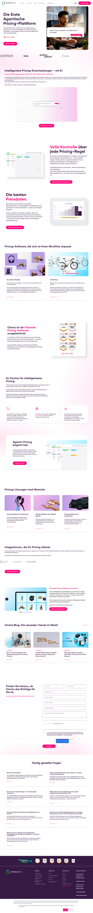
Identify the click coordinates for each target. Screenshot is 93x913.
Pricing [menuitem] (63, 881)
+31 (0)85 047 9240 (80, 881)
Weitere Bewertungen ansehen (58, 609)
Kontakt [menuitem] (64, 879)
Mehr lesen (10, 781)
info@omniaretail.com (81, 895)
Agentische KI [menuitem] (38, 873)
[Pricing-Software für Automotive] (75, 513)
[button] (6, 599)
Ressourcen (41, 3)
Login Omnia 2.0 (66, 886)
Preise (35, 3)
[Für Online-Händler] (25, 276)
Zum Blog (85, 625)
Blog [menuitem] (50, 873)
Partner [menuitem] (63, 877)
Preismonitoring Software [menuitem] (38, 881)
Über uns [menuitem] (64, 873)
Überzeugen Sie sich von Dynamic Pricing (61, 182)
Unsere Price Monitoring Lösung (15, 227)
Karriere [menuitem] (63, 875)
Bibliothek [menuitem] (51, 877)
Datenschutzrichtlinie (58, 723)
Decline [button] (71, 909)
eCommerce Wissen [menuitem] (53, 875)
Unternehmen (50, 3)
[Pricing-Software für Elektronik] (18, 513)
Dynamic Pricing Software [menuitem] (38, 878)
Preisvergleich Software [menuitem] (40, 884)
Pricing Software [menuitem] (38, 875)
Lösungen (29, 3)
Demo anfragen (84, 3)
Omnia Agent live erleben (46, 125)
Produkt (22, 3)
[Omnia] (8, 3)
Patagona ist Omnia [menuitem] (66, 883)
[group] (18, 648)
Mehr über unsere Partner (12, 571)
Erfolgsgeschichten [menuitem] (53, 881)
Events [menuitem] (50, 879)
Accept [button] (65, 909)
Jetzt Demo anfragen (10, 43)
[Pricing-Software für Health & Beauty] (46, 513)
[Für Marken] (68, 276)
